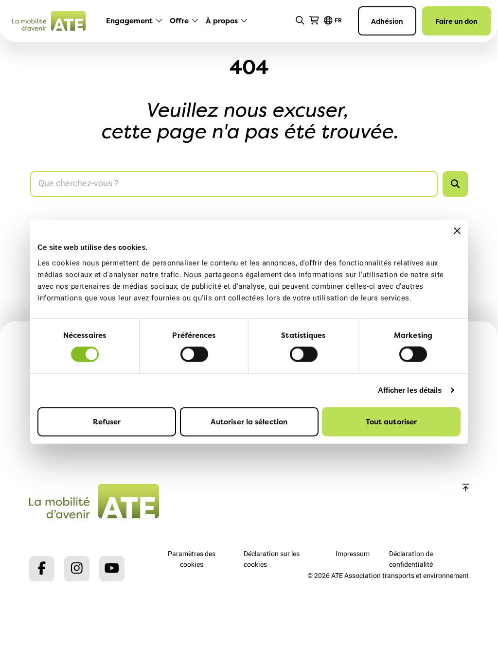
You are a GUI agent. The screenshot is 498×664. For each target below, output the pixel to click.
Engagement (129, 21)
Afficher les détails (410, 390)
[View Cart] (314, 20)
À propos (222, 21)
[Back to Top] (465, 488)
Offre (179, 21)
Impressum (353, 554)
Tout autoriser (391, 421)
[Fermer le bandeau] (457, 230)
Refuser (107, 421)
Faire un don (456, 21)
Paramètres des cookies (191, 559)
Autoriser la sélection (249, 421)
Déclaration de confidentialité (411, 559)
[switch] (194, 354)
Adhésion (387, 21)
